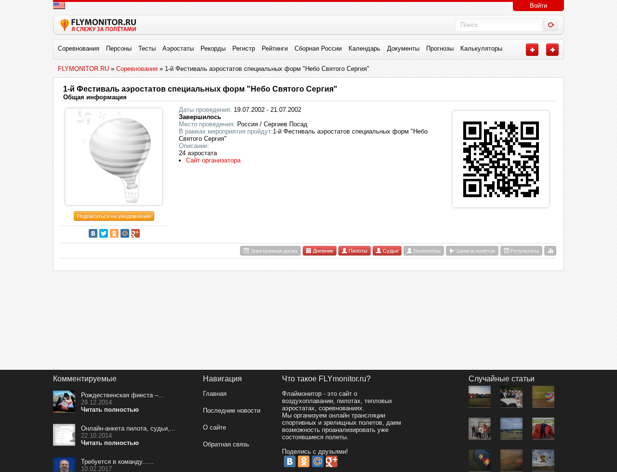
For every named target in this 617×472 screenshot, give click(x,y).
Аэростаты (178, 48)
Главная (215, 393)
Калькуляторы (481, 48)
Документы (403, 48)
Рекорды (213, 48)
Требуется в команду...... (117, 461)
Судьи (389, 251)
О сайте (214, 427)
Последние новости (231, 410)
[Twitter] (103, 233)
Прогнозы (440, 48)
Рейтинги (275, 48)
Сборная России (318, 48)
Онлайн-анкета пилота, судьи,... (128, 428)
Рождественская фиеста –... (122, 395)
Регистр (243, 48)
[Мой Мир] (125, 233)
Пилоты (357, 251)
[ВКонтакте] (93, 233)
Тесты (147, 48)
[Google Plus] (135, 233)
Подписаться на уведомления (114, 216)
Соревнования (78, 48)
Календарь (364, 48)
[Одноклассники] (114, 233)
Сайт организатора (213, 160)
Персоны (119, 48)
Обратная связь (226, 444)
